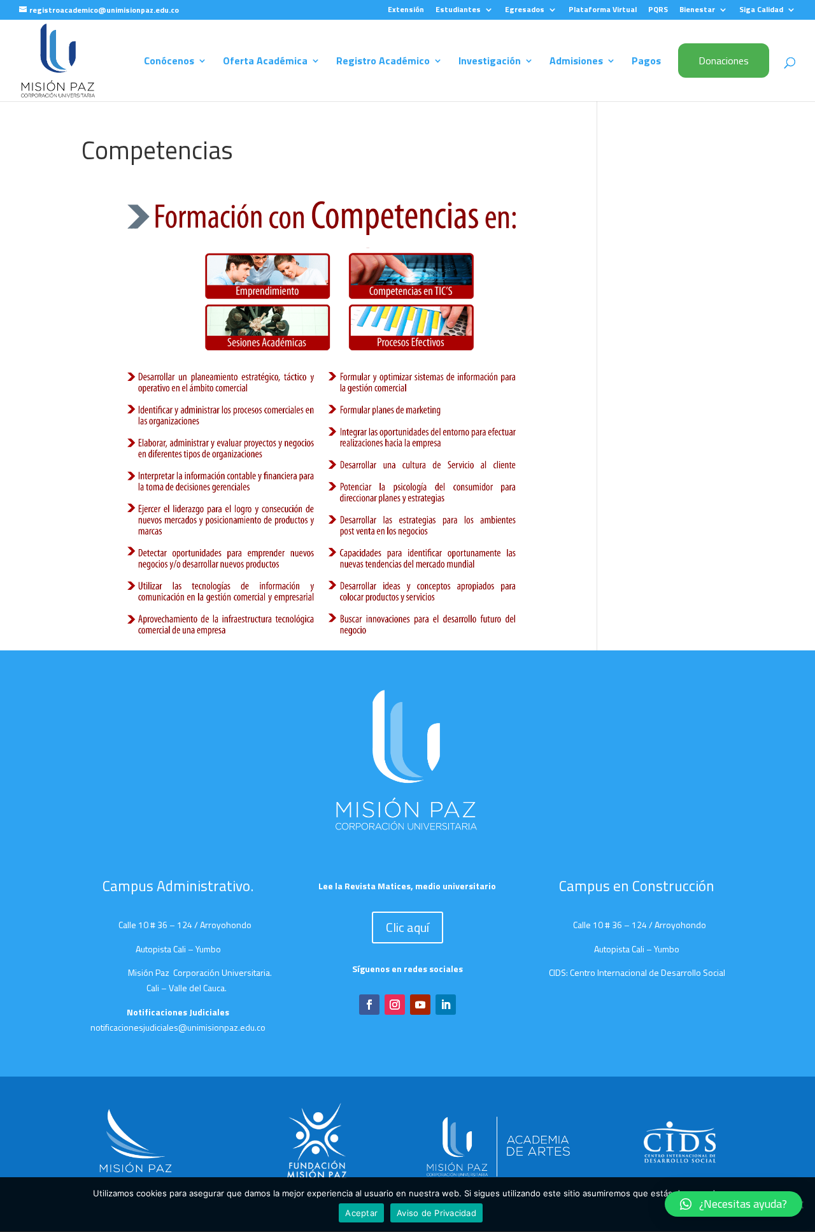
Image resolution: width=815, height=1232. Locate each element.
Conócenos (169, 62)
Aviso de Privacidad (436, 1213)
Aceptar (361, 1213)
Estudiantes (458, 10)
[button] (733, 1204)
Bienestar (697, 10)
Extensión (406, 10)
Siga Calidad (761, 10)
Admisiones (576, 62)
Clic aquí (407, 927)
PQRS (658, 10)
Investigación (489, 62)
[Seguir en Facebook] (369, 1004)
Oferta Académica (265, 62)
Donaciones (723, 60)
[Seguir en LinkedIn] (446, 1004)
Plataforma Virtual (603, 10)
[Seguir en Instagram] (395, 1004)
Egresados (524, 10)
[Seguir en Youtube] (420, 1004)
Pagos (646, 62)
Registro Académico (383, 62)
